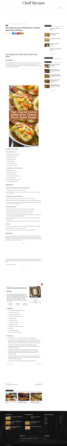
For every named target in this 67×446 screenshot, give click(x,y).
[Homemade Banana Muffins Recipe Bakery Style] (47, 81)
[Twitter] (15, 33)
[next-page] (8, 405)
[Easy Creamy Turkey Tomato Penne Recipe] (11, 397)
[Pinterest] (18, 33)
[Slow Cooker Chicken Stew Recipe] (47, 29)
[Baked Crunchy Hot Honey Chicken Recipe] (47, 35)
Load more (52, 53)
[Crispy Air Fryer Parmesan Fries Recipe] (8, 423)
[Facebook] (13, 33)
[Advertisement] (33, 16)
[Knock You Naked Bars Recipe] (47, 40)
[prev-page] (6, 405)
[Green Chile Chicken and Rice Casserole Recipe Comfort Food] (36, 397)
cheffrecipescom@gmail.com (29, 440)
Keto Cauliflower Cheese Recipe (16, 416)
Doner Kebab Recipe (38, 384)
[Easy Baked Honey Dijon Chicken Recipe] (47, 50)
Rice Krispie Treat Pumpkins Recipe (12, 384)
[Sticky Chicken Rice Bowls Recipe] (47, 45)
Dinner (7, 25)
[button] (60, 8)
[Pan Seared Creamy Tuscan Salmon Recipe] (8, 428)
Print (35, 302)
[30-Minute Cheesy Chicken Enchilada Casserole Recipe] (24, 397)
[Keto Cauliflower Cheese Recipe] (8, 418)
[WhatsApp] (23, 33)
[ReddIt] (20, 33)
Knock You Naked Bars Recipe (55, 38)
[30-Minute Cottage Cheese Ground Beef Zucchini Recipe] (47, 86)
